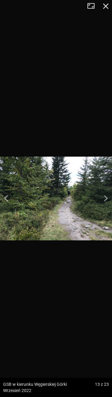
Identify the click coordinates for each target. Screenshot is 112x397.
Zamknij (106, 6)
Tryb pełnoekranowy (93, 6)
